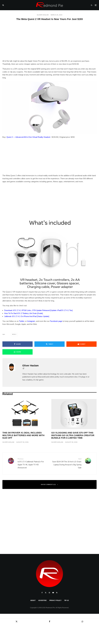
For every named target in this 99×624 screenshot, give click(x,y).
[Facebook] (42, 593)
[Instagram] (49, 593)
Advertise (42, 600)
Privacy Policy (55, 600)
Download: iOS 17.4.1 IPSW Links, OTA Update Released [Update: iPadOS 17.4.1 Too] (38, 310)
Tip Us (66, 600)
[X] (46, 593)
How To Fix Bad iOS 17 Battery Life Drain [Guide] (23, 313)
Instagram (31, 321)
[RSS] (57, 593)
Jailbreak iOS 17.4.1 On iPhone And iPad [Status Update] (26, 316)
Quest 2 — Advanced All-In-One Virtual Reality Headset (28, 137)
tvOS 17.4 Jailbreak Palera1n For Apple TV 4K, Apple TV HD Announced (31, 463)
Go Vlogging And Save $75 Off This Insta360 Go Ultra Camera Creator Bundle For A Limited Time (72, 435)
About (32, 600)
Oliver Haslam (43, 15)
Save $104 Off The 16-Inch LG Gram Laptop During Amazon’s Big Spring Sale (66, 463)
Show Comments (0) (48, 484)
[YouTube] (53, 593)
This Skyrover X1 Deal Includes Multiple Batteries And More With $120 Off (23, 435)
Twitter (21, 321)
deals (14, 334)
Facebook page (56, 321)
